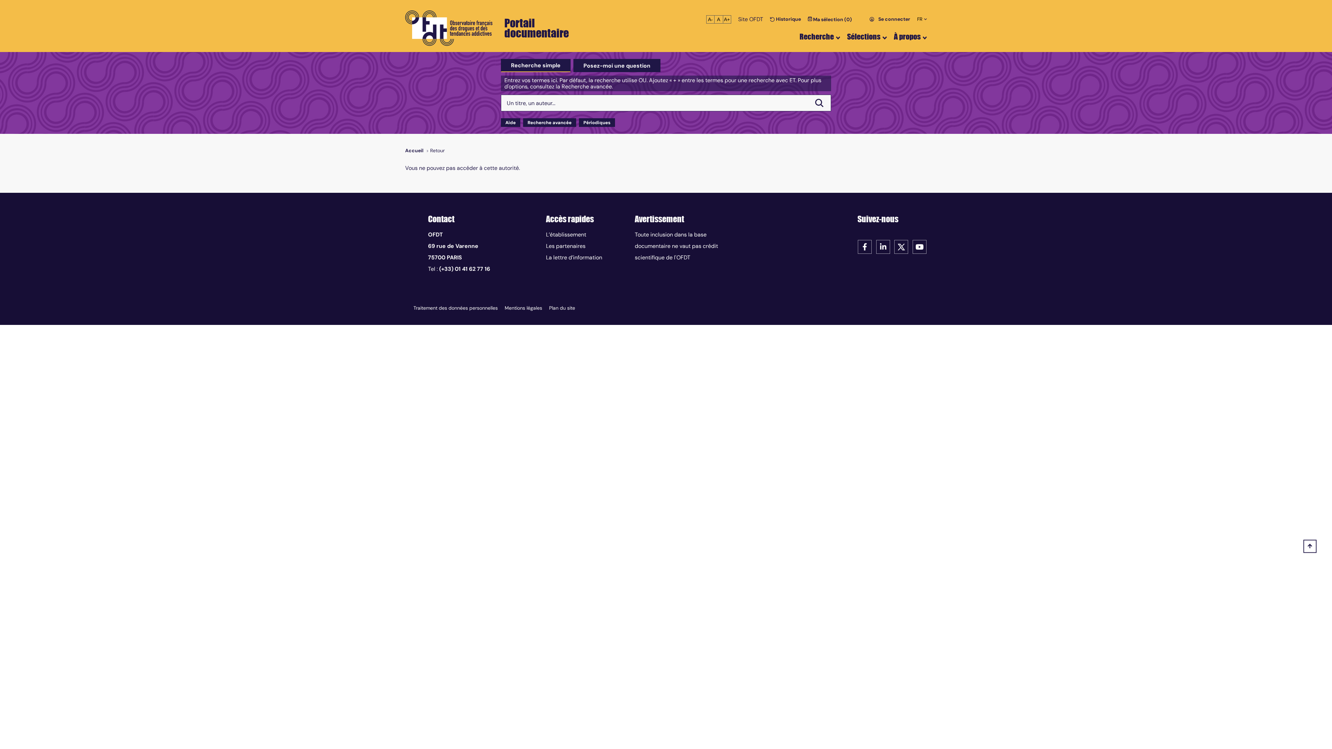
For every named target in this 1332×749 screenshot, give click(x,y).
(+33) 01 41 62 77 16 (464, 269)
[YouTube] (920, 246)
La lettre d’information (574, 257)
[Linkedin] (883, 246)
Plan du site (562, 308)
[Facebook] (865, 246)
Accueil (414, 150)
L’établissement (566, 234)
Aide (510, 123)
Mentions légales (523, 308)
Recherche (817, 36)
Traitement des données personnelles (455, 308)
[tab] (536, 65)
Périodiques (596, 123)
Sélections (863, 36)
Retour (437, 150)
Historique (788, 19)
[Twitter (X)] (901, 246)
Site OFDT (750, 19)
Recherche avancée (550, 123)
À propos (907, 36)
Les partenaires (566, 246)
